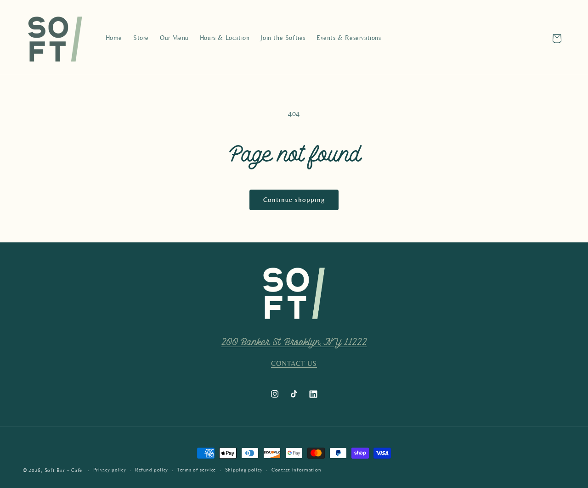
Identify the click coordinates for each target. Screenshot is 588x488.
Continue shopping (294, 199)
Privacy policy (109, 469)
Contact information (296, 469)
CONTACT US (294, 363)
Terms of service (196, 469)
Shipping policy (244, 469)
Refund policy (151, 469)
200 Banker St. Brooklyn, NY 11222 (294, 342)
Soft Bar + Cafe (64, 470)
